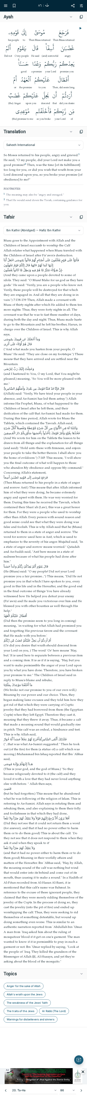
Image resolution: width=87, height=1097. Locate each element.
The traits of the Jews (20, 1011)
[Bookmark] (14, 6)
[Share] (73, 6)
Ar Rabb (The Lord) (54, 1011)
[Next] (81, 1090)
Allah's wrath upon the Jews (24, 994)
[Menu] (6, 6)
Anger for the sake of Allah (23, 986)
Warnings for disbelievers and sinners (30, 1019)
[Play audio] (80, 28)
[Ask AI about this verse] (78, 1059)
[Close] (83, 1071)
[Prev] (6, 1090)
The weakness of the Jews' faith (27, 1002)
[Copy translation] (81, 132)
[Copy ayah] (81, 17)
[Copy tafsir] (81, 217)
